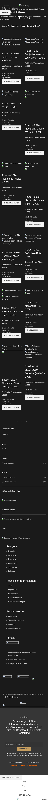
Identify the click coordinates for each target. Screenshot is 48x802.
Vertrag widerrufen (10, 777)
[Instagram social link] (24, 1)
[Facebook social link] (21, 1)
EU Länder (20, 12)
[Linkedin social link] (26, 1)
